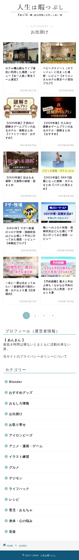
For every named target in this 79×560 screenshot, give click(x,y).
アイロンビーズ (21, 435)
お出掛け (16, 414)
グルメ (14, 467)
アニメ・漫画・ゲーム (26, 446)
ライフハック (19, 488)
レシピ (14, 499)
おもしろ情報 (19, 403)
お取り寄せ (17, 424)
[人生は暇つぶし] (39, 15)
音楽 (12, 531)
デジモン (16, 478)
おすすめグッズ (21, 392)
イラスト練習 (19, 456)
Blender (15, 382)
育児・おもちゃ (21, 510)
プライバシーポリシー (37, 356)
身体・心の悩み (21, 521)
